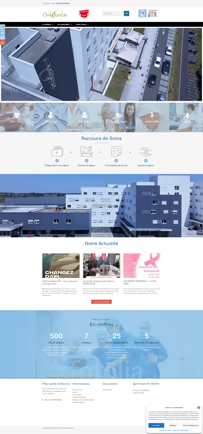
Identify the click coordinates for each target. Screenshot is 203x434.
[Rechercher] (126, 13)
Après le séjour (146, 165)
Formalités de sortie (116, 165)
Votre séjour (81, 24)
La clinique (46, 24)
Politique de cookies (165, 430)
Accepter (156, 425)
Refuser (173, 425)
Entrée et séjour (87, 165)
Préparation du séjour (57, 165)
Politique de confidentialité (180, 430)
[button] (199, 408)
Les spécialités (63, 24)
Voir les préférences (191, 425)
